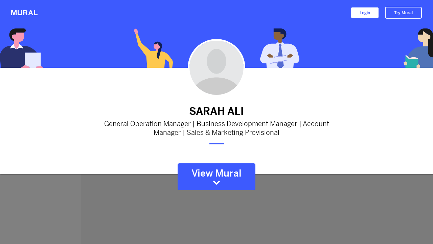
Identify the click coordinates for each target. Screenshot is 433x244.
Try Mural (403, 13)
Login (365, 13)
